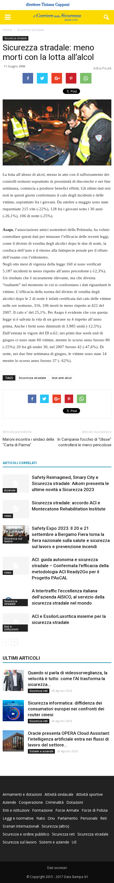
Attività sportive (89, 794)
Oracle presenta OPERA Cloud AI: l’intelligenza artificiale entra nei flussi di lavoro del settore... (69, 739)
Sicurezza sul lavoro (13, 540)
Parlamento (68, 818)
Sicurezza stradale (15, 38)
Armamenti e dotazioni (22, 794)
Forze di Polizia (95, 810)
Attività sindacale (59, 794)
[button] (106, 17)
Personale (89, 818)
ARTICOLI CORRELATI (20, 463)
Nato (40, 818)
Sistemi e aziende (41, 751)
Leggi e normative (18, 818)
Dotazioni (74, 802)
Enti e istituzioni (11, 628)
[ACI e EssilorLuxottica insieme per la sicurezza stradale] (16, 622)
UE (74, 842)
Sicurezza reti (38, 691)
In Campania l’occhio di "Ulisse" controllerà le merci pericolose (84, 442)
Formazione (42, 810)
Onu (51, 818)
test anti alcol (62, 378)
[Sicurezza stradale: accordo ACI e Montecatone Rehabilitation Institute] (16, 509)
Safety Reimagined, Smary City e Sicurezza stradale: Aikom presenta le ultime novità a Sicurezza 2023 (70, 483)
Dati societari (57, 867)
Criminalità (55, 802)
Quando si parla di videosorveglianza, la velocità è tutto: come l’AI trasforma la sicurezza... (67, 678)
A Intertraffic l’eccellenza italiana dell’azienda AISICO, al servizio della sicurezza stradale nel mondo (68, 597)
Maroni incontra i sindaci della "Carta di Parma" (28, 442)
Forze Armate (67, 810)
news (7, 516)
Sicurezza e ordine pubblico (26, 834)
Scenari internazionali (21, 826)
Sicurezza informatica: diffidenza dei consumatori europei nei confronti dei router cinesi (66, 708)
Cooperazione (31, 802)
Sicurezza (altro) (55, 826)
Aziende (9, 490)
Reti (103, 818)
